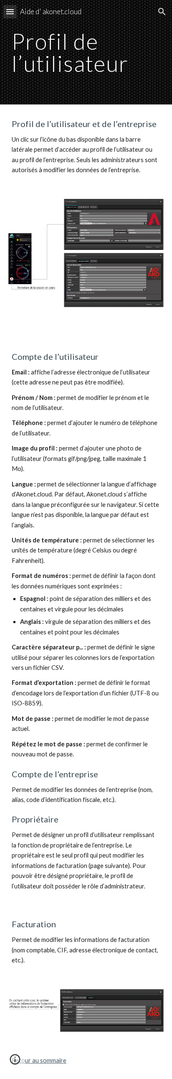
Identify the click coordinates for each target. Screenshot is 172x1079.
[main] (86, 52)
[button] (10, 11)
